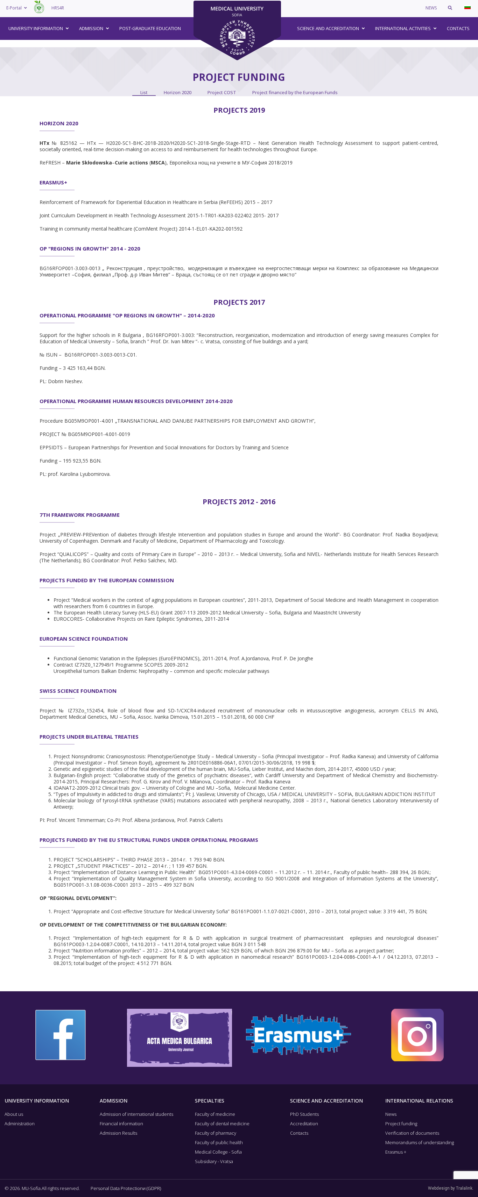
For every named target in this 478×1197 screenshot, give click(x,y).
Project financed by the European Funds (295, 92)
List (144, 92)
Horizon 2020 (177, 92)
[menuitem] (467, 7)
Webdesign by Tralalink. (450, 1188)
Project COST (222, 92)
